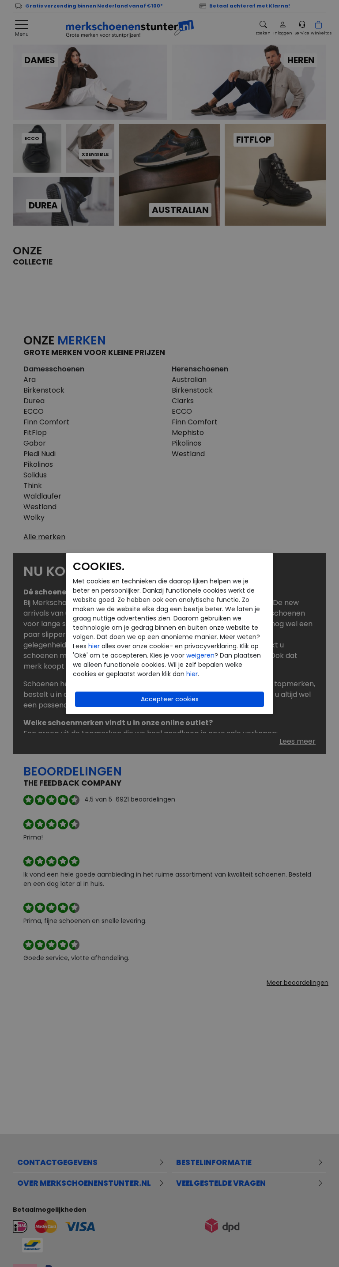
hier (94, 646)
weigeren (200, 655)
